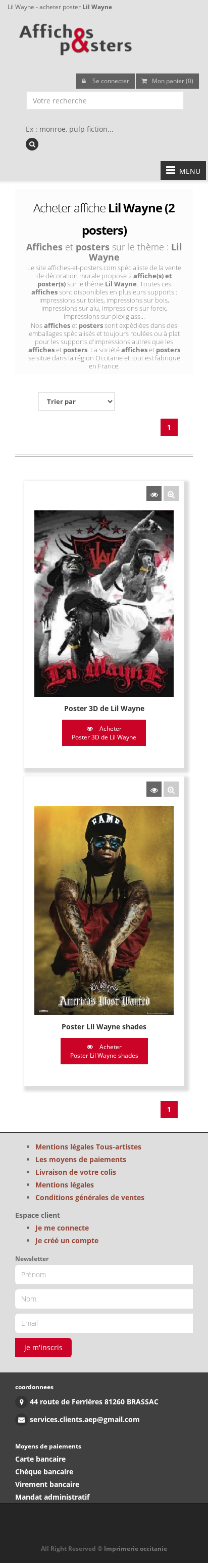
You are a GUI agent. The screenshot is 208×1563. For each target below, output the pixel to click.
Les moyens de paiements (80, 1159)
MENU (187, 171)
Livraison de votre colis (75, 1172)
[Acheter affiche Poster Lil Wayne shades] (154, 789)
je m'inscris (43, 1347)
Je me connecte (62, 1228)
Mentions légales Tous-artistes (88, 1146)
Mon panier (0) (172, 81)
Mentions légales (64, 1184)
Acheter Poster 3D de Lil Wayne (104, 732)
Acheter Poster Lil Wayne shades (104, 1051)
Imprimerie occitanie (135, 1548)
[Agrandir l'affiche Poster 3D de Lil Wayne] (171, 493)
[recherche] (32, 144)
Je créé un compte (66, 1240)
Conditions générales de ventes (89, 1197)
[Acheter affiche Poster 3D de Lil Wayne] (154, 493)
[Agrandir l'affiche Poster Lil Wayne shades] (171, 789)
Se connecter (110, 81)
